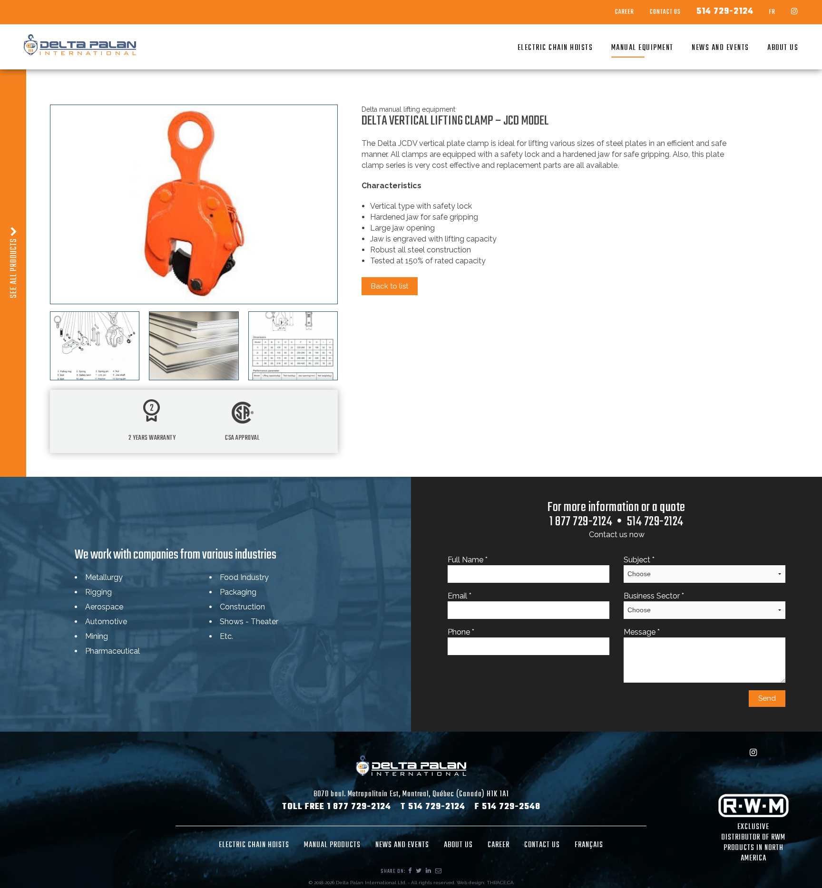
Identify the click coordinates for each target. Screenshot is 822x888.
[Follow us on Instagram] (794, 12)
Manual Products (332, 845)
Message (642, 632)
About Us (782, 48)
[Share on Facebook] (410, 871)
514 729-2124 (725, 12)
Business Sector (654, 595)
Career (624, 12)
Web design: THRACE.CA (485, 882)
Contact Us (665, 12)
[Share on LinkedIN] (428, 871)
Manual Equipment (642, 48)
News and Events (720, 48)
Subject (639, 559)
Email (459, 595)
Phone (461, 632)
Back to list (389, 286)
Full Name (468, 559)
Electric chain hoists (555, 48)
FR (772, 12)
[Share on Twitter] (419, 871)
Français (589, 845)
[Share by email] (438, 871)
